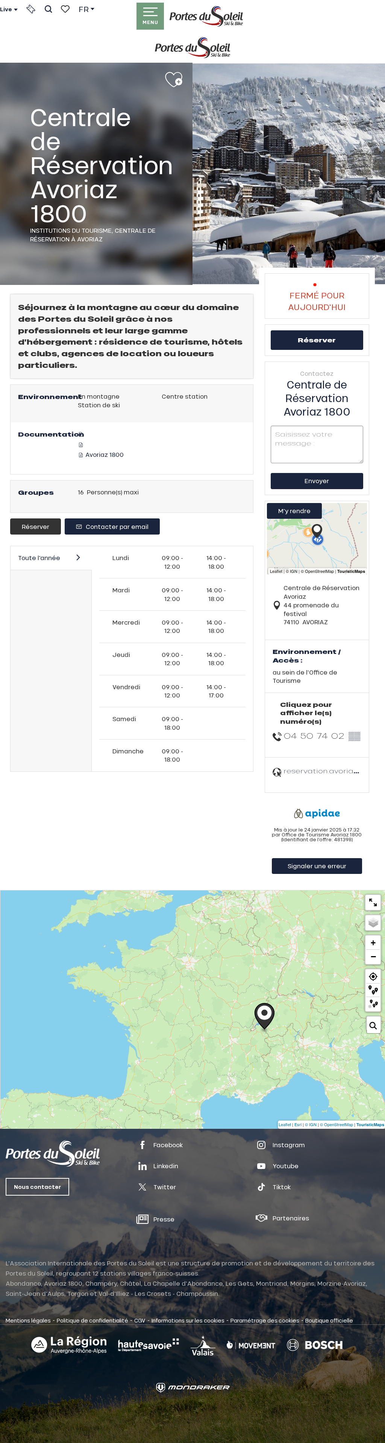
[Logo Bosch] (314, 1345)
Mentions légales (28, 1320)
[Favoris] (65, 9)
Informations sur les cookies (188, 1320)
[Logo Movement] (251, 1345)
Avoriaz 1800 (104, 454)
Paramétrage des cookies (264, 1320)
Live (6, 9)
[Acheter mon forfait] (31, 9)
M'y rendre (294, 511)
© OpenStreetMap (336, 1124)
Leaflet (285, 1124)
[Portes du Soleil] (206, 16)
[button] (48, 9)
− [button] (373, 956)
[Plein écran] (373, 902)
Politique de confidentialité (92, 1320)
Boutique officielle (329, 1320)
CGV (140, 1320)
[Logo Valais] (203, 1345)
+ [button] (373, 942)
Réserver (35, 526)
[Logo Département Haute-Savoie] (148, 1345)
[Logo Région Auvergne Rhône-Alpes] (68, 1345)
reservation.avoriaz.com (329, 771)
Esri (298, 1124)
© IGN (311, 1124)
